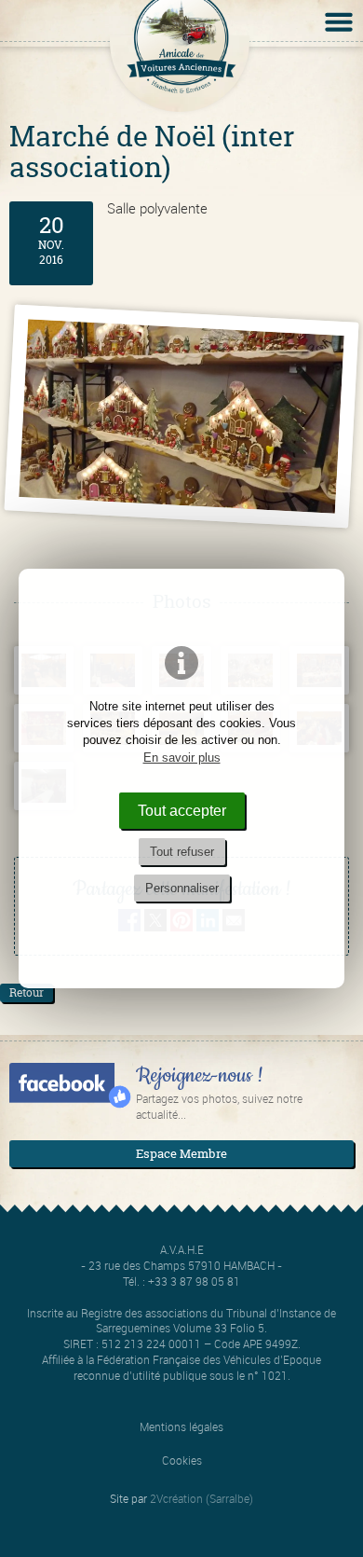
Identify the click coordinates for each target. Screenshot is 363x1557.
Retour (26, 992)
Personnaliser (182, 888)
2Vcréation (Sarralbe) (201, 1498)
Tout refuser (182, 852)
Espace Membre (181, 1153)
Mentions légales (181, 1426)
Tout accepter (182, 810)
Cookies (182, 1460)
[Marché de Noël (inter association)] (181, 416)
